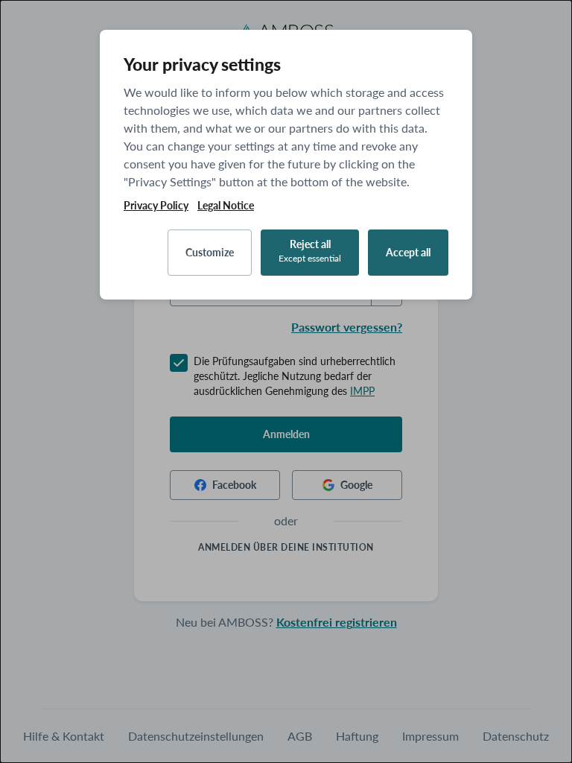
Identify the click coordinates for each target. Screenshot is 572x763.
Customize (209, 252)
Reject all (310, 251)
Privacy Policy (156, 206)
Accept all (408, 252)
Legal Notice (225, 206)
